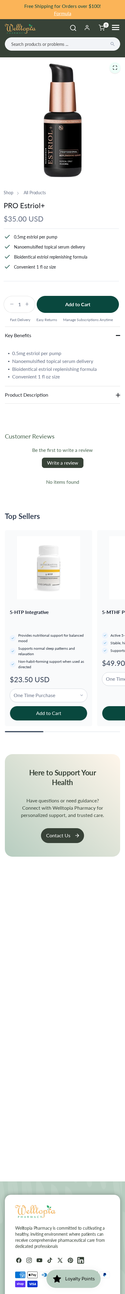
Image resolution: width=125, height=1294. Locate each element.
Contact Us (58, 835)
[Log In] (87, 27)
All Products (35, 192)
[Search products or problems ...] (112, 44)
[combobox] (62, 44)
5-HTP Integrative (29, 612)
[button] (115, 67)
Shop (8, 192)
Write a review (62, 463)
